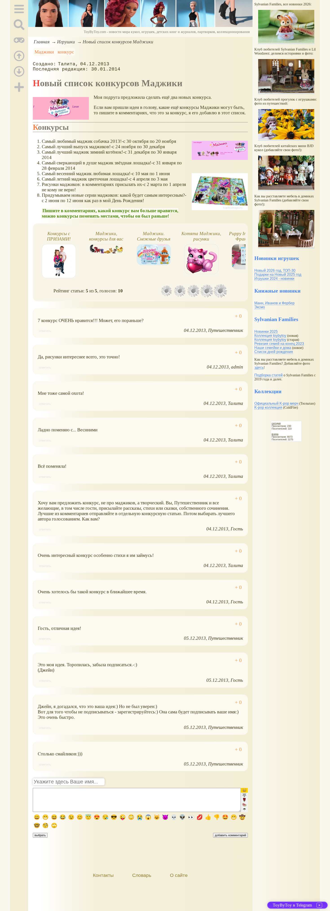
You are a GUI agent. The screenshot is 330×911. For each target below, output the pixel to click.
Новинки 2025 (266, 331)
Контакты (103, 875)
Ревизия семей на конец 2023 (279, 344)
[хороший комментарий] (238, 316)
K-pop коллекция (268, 407)
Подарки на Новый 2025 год (277, 274)
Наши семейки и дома (272, 348)
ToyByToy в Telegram (292, 905)
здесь (259, 367)
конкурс (66, 51)
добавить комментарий (230, 835)
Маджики (44, 51)
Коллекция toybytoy (270, 335)
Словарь (141, 875)
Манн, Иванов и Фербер (274, 303)
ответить (45, 331)
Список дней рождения (273, 352)
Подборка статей (268, 375)
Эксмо (259, 307)
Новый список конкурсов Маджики (118, 41)
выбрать (40, 835)
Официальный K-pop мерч (276, 403)
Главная (42, 41)
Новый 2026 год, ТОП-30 (274, 270)
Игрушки (66, 41)
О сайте (179, 875)
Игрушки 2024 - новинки (274, 278)
